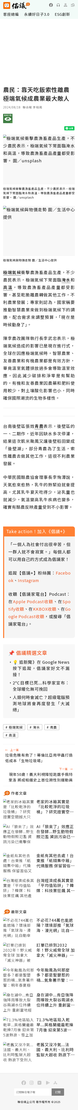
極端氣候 (16, 727)
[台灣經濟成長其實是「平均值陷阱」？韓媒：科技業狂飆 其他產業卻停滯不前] (18, 888)
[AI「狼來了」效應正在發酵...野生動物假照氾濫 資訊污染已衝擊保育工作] (18, 834)
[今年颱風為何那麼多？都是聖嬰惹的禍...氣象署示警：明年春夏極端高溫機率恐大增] (18, 977)
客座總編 (11, 14)
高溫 (12, 735)
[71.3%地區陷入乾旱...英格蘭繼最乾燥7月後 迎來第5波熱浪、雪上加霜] (18, 1027)
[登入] (65, 5)
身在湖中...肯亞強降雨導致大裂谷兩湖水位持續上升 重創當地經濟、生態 (55, 1000)
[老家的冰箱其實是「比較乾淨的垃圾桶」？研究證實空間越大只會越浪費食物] (18, 809)
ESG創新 (62, 14)
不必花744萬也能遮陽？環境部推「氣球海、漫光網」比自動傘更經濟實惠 (55, 925)
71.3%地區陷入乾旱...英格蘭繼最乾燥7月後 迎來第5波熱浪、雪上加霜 (54, 1024)
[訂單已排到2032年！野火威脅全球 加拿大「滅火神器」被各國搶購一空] (18, 953)
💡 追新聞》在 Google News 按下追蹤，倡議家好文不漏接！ (41, 668)
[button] (73, 5)
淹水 (36, 727)
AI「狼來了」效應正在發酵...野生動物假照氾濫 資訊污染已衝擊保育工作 (55, 831)
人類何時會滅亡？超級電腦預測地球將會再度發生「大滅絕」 (41, 703)
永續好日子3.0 (37, 14)
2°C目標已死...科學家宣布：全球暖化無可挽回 (41, 686)
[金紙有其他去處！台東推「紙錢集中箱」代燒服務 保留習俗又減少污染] (18, 863)
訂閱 (58, 1092)
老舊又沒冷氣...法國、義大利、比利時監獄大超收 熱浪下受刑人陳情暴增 (55, 1049)
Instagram (28, 580)
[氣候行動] (7, 120)
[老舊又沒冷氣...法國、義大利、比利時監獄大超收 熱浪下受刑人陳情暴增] (18, 1052)
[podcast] (58, 5)
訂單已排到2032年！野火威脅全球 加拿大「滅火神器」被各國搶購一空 (55, 950)
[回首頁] (16, 5)
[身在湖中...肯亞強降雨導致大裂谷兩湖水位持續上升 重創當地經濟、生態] (18, 1002)
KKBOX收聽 (44, 609)
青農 (53, 727)
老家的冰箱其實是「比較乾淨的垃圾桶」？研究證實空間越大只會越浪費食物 (55, 806)
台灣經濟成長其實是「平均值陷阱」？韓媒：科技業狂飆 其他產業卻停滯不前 (55, 885)
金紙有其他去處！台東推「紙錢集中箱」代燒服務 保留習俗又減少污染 (55, 860)
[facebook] (51, 5)
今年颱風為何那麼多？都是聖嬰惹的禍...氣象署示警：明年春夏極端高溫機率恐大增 (55, 975)
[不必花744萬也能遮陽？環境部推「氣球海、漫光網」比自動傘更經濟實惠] (18, 928)
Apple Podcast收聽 (33, 601)
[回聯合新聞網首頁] (6, 5)
